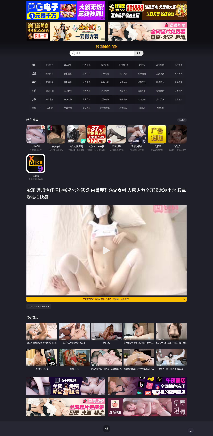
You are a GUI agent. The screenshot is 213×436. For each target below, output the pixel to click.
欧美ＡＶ (86, 73)
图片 (34, 90)
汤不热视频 (105, 108)
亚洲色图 (68, 90)
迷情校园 (123, 99)
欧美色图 (86, 90)
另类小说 (142, 99)
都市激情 (50, 99)
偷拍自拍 (68, 82)
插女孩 (50, 108)
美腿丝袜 (123, 90)
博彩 (34, 65)
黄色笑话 (160, 99)
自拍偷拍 (68, 73)
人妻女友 (86, 99)
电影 (34, 82)
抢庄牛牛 (179, 65)
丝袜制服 (142, 73)
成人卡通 (86, 82)
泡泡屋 (142, 108)
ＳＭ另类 (179, 73)
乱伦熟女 (160, 82)
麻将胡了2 (123, 65)
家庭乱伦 (68, 99)
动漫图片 (105, 90)
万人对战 (86, 65)
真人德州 (68, 65)
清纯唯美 (142, 90)
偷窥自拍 (50, 90)
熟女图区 (160, 90)
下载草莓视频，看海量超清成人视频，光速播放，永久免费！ (106, 299)
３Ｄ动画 (105, 73)
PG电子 (49, 65)
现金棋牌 (160, 65)
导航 (34, 108)
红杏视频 (123, 108)
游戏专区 (105, 65)
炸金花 (142, 65)
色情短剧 (160, 108)
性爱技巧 (179, 99)
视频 (34, 73)
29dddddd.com (107, 46)
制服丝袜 (123, 82)
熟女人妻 (123, 73)
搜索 (139, 53)
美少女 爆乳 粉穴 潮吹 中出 (38, 306)
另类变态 (179, 82)
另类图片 (179, 90)
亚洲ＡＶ (50, 73)
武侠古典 (105, 99)
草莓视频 (86, 108)
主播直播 (160, 73)
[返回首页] (191, 431)
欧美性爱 (105, 82)
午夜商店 (68, 108)
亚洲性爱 (50, 82)
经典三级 (142, 82)
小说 (34, 99)
